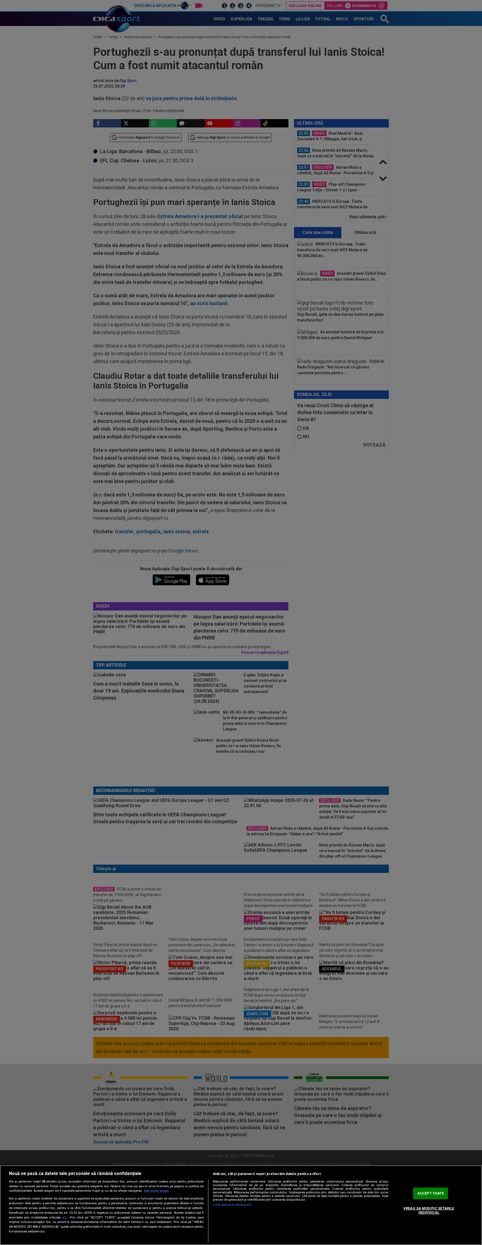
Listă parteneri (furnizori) (232, 1205)
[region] (241, 1205)
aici (65, 1217)
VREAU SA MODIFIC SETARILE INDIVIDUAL (428, 1210)
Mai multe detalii (156, 1191)
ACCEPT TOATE (430, 1193)
